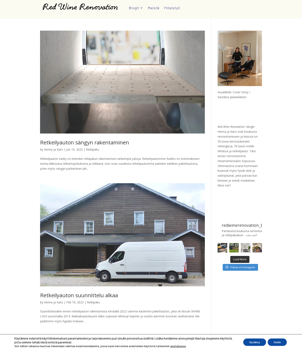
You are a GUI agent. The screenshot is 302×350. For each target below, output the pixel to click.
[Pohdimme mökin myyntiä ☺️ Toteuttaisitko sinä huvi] (245, 247)
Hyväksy (254, 342)
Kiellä (277, 342)
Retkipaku (92, 149)
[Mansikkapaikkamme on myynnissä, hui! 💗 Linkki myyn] (234, 247)
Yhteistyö (172, 8)
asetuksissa (178, 346)
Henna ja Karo (53, 149)
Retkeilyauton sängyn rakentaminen (84, 142)
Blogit (134, 8)
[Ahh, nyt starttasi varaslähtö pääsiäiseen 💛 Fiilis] (257, 247)
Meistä (153, 8)
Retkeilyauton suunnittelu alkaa (79, 295)
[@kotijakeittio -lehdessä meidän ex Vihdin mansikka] (222, 247)
